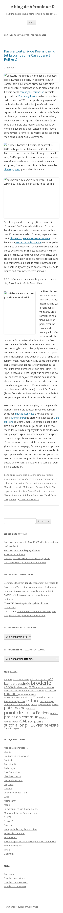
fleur (14, 701)
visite (54, 725)
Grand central (18, 417)
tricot (31, 725)
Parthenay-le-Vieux (28, 96)
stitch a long (15, 725)
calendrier (21, 687)
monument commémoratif (17, 704)
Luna (6, 796)
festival (8, 701)
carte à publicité (36, 690)
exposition (40, 697)
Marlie (7, 804)
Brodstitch (9, 760)
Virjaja (7, 849)
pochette (30, 708)
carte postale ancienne (16, 690)
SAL (23, 721)
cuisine (21, 694)
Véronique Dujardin (14, 582)
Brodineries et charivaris (16, 755)
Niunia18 (8, 821)
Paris (48, 487)
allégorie (8, 679)
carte (32, 687)
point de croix (19, 712)
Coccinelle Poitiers (13, 780)
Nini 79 (7, 817)
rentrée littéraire (12, 721)
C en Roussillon (12, 772)
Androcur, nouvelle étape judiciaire (22, 550)
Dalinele (8, 788)
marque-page (47, 701)
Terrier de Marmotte (14, 833)
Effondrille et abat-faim (15, 792)
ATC (50, 679)
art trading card (39, 679)
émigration (19, 483)
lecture (32, 700)
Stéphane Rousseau (33, 495)
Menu (31, 22)
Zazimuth (9, 853)
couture (11, 693)
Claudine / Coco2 (12, 776)
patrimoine (14, 708)
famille (50, 697)
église (16, 728)
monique (8, 591)
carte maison (45, 687)
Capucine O (10, 764)
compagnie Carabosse (32, 92)
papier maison (44, 704)
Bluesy (7, 751)
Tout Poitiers (10, 837)
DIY (32, 697)
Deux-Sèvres (30, 694)
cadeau (9, 687)
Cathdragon (10, 768)
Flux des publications (14, 878)
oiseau (34, 704)
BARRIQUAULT (11, 595)
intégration (43, 483)
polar (54, 713)
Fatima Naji (31, 483)
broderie (41, 682)
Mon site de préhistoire (16, 747)
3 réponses (10, 67)
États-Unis (9, 728)
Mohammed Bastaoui (34, 487)
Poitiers (23, 491)
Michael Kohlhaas (24, 413)
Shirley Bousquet (13, 495)
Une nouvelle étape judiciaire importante (25, 562)
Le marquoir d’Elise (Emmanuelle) (20, 808)
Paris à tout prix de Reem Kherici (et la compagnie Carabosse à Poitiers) (29, 55)
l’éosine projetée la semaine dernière (30, 238)
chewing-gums (12, 169)
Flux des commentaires (16, 882)
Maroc (53, 483)
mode (19, 487)
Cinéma (41, 474)
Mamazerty (10, 800)
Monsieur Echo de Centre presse (20, 812)
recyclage (43, 718)
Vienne (12, 499)
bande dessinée (17, 683)
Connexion (9, 874)
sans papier (48, 491)
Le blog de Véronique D (31, 6)
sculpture (35, 721)
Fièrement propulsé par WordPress (21, 906)
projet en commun (21, 717)
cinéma (38, 478)
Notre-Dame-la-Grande (28, 242)
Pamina (8, 825)
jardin (21, 701)
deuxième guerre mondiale (17, 697)
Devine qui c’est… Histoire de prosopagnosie (27, 558)
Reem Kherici (34, 491)
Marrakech (9, 487)
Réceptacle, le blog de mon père (20, 829)
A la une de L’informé (14, 554)
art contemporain (21, 679)
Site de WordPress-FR (15, 886)
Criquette (8, 784)
